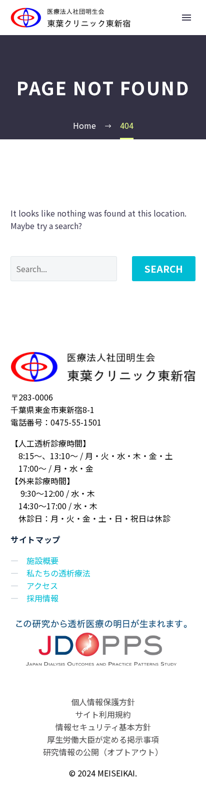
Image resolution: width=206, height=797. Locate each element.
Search (163, 268)
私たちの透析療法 (58, 573)
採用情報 (42, 598)
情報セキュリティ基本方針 (103, 727)
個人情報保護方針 (103, 702)
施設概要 (42, 560)
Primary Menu (187, 17)
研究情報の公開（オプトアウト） (103, 752)
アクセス (42, 585)
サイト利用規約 (103, 714)
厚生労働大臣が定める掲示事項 (103, 739)
